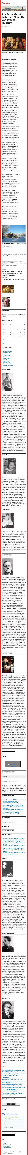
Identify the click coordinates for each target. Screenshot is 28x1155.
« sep (3, 343)
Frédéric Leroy (7, 352)
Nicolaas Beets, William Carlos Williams (13, 811)
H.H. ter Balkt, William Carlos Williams (13, 804)
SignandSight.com (7, 361)
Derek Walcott (23, 1073)
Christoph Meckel (10, 1073)
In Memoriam (13, 1079)
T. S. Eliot (23, 1091)
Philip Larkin (19, 1085)
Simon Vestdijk (11, 1091)
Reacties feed (6, 1146)
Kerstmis (15, 1083)
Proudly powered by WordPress (10, 1152)
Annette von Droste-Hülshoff (13, 264)
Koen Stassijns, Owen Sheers (10, 802)
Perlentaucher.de (7, 358)
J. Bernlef (18, 1079)
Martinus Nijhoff (5, 1084)
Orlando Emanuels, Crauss (10, 801)
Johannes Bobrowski (11, 1081)
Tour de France (14, 1093)
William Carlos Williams (11, 1094)
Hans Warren (6, 355)
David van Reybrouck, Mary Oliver (12, 813)
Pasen (14, 1086)
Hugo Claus (6, 1079)
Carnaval (19, 1071)
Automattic (11, 1153)
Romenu (6, 3)
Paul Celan (5, 356)
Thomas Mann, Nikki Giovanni (10, 854)
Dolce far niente (8, 1075)
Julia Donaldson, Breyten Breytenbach (13, 805)
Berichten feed (7, 1144)
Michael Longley (18, 1084)
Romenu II (5, 359)
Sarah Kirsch (17, 1090)
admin (20, 261)
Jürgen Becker (19, 1081)
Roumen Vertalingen (8, 363)
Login (4, 1143)
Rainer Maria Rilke (18, 1087)
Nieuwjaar (4, 1085)
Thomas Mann (6, 362)
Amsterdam (8, 1070)
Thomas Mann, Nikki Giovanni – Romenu (13, 838)
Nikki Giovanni (9, 1085)
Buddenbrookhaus (7, 351)
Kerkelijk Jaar (7, 1083)
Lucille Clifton (21, 1083)
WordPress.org (7, 1147)
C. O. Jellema (14, 1071)
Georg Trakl (6, 354)
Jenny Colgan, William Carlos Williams (13, 809)
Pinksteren (10, 1087)
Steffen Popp (18, 1091)
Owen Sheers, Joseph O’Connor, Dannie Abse (14, 799)
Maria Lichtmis (9, 265)
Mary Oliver (12, 1084)
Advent (4, 1070)
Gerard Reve (12, 1078)
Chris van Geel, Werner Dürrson (11, 812)
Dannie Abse (17, 1073)
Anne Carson (14, 1070)
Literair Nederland (8, 365)
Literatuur (11, 262)
